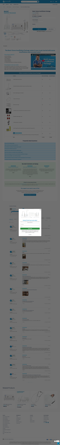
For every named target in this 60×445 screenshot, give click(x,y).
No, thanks (30, 234)
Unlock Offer (30, 228)
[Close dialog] (40, 209)
